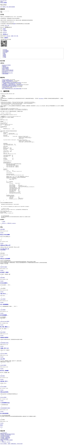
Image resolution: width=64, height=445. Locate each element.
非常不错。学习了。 (4, 381)
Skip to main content (3, 0)
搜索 (1, 11)
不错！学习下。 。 (4, 293)
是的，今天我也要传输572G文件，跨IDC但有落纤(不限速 (11, 88)
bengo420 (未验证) (3, 365)
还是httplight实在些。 (4, 391)
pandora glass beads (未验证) (4, 321)
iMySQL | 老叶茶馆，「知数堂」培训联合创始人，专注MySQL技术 (11, 443)
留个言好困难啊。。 (4, 315)
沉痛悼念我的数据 (5, 73)
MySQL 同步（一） (5, 71)
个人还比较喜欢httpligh (5, 402)
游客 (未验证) (2, 229)
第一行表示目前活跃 (4, 413)
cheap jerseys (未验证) (3, 353)
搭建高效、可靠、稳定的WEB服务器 (9, 6)
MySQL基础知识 (5, 50)
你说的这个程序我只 (4, 337)
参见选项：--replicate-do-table (7, 81)
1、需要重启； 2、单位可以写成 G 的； (8, 83)
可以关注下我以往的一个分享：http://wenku (9, 86)
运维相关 (4, 56)
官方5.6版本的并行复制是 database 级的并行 (9, 85)
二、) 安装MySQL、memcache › (11, 223)
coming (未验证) (2, 309)
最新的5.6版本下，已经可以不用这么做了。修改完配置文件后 (12, 84)
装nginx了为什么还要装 (5, 234)
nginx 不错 (2, 358)
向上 (4, 223)
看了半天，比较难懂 (4, 370)
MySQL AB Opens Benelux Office (7, 72)
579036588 (5, 30)
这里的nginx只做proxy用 (5, 245)
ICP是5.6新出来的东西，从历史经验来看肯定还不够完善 (11, 82)
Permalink (1, 232)
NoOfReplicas (4, 87)
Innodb (4, 53)
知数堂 (14, 23)
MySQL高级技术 (5, 51)
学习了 (1, 425)
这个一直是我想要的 (4, 304)
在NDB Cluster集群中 (5, 79)
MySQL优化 (5, 49)
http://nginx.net (41, 98)
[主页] (1, 1)
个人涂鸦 (4, 57)
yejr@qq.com (5, 32)
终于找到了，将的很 (4, 272)
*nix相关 (4, 54)
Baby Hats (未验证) (3, 386)
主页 (1, 6)
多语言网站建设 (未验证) (4, 342)
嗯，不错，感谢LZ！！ (5, 326)
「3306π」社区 (6, 25)
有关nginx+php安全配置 (5, 258)
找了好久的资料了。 (4, 282)
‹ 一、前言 (2, 223)
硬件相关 (4, 55)
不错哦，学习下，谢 (4, 348)
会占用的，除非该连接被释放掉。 (7, 80)
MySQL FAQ (5, 52)
